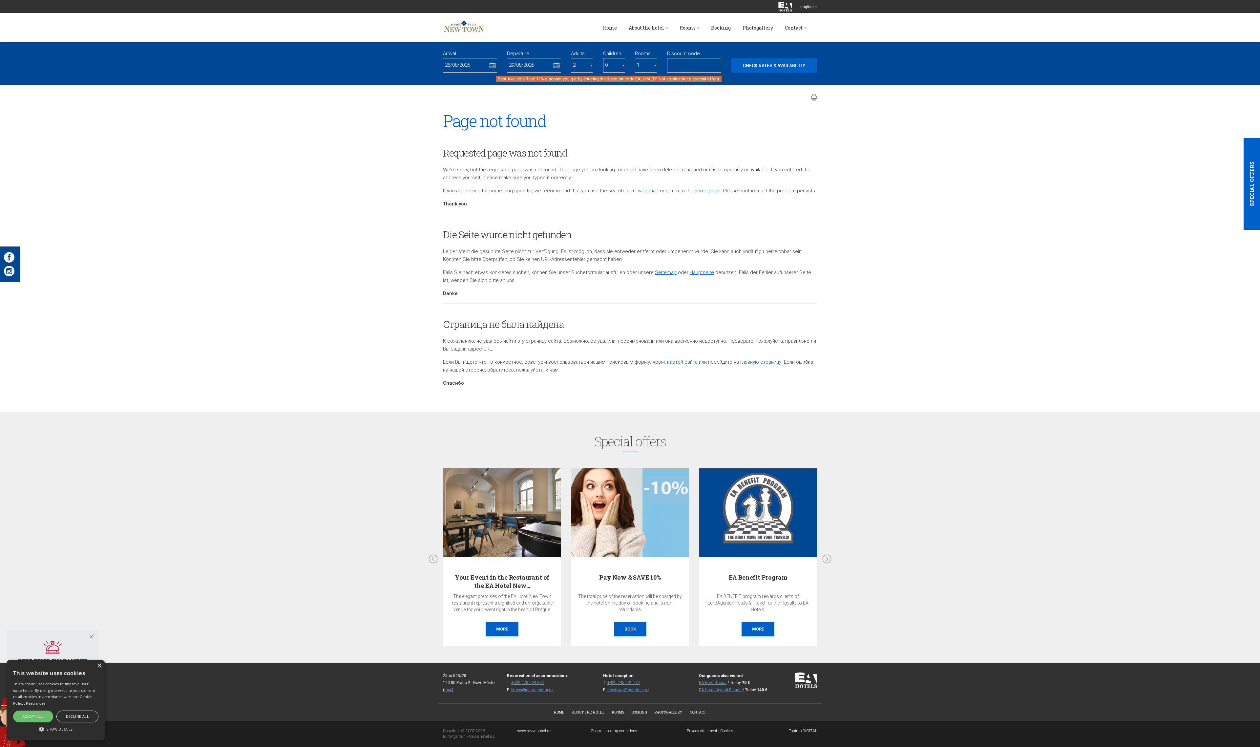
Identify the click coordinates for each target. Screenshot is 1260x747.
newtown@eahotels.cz (628, 690)
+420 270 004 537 (527, 682)
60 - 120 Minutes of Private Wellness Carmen (731, 581)
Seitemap (666, 272)
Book (475, 629)
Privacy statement (702, 731)
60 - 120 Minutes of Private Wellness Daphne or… (603, 581)
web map (648, 191)
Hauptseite (702, 272)
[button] (55, 729)
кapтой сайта (682, 362)
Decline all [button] (77, 716)
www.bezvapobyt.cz (534, 731)
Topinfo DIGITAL (803, 731)
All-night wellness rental (475, 577)
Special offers (1252, 183)
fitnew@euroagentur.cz (532, 690)
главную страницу (760, 362)
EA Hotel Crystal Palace (720, 690)
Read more (35, 703)
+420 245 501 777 (623, 682)
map (448, 690)
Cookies (726, 731)
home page (707, 191)
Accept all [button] (33, 716)
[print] (814, 97)
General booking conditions (614, 731)
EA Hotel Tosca (712, 682)
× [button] (99, 665)
